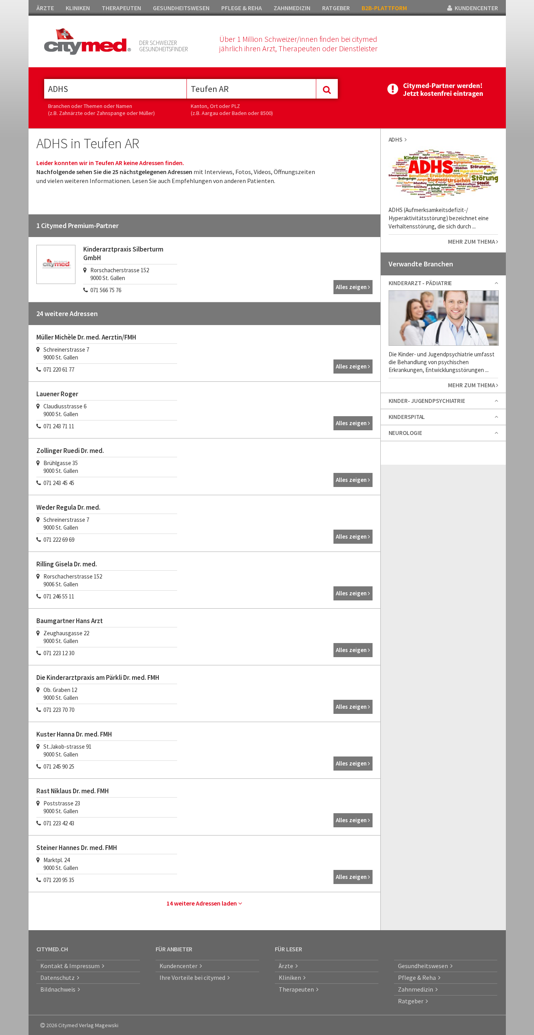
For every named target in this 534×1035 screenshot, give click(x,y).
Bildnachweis (59, 989)
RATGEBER (336, 8)
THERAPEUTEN (121, 8)
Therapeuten (297, 989)
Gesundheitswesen (424, 966)
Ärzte (287, 966)
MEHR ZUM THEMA (472, 241)
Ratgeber (412, 1001)
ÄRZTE (45, 8)
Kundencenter (179, 966)
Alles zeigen (352, 287)
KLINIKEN (78, 8)
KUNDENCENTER (475, 8)
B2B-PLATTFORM (384, 8)
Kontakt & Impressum (71, 966)
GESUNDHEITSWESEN (181, 8)
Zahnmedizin (416, 989)
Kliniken (291, 977)
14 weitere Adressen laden (202, 903)
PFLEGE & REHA (241, 8)
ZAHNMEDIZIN (292, 8)
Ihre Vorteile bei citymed (193, 977)
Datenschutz (58, 977)
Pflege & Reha (418, 977)
